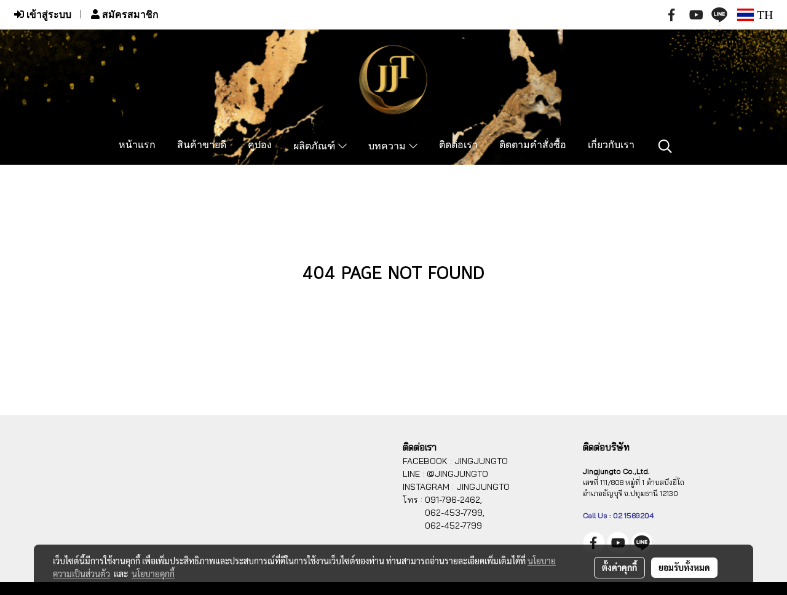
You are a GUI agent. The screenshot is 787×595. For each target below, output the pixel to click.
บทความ (388, 147)
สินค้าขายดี (201, 146)
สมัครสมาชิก (129, 14)
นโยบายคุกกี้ (153, 573)
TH (763, 15)
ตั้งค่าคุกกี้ (619, 567)
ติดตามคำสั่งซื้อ (532, 146)
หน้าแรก (137, 146)
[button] (665, 146)
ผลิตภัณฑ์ (315, 147)
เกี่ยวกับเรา (611, 146)
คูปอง (260, 146)
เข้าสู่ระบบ (47, 14)
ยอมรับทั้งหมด (684, 567)
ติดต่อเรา (458, 146)
